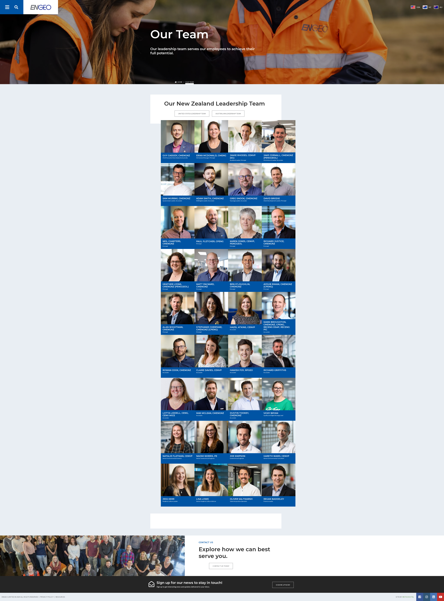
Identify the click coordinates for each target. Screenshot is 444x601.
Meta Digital (408, 597)
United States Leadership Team (192, 114)
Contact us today (221, 566)
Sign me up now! (283, 585)
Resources (60, 597)
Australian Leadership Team (228, 114)
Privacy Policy (47, 597)
